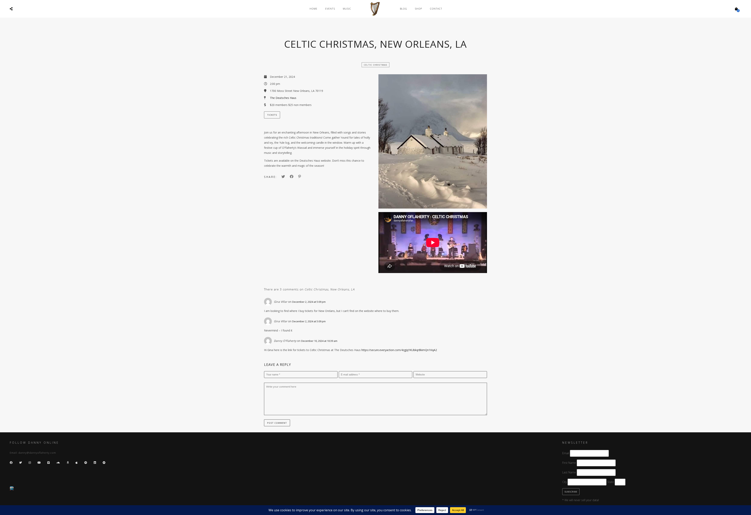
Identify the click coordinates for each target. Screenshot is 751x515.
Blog (403, 8)
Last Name (569, 472)
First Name (569, 463)
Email (565, 453)
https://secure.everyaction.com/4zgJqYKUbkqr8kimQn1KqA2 (399, 350)
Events (330, 8)
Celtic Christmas (375, 64)
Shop (418, 8)
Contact (436, 8)
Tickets (272, 114)
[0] (736, 9)
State (610, 482)
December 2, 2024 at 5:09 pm (309, 302)
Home (313, 8)
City (564, 482)
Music (347, 8)
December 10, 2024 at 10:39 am (319, 341)
